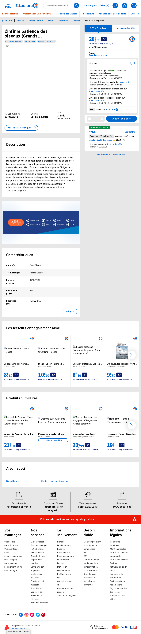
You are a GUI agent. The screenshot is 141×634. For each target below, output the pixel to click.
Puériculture (88, 14)
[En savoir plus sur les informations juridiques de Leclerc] (117, 109)
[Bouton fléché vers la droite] (138, 14)
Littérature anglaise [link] (13, 41)
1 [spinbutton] (95, 119)
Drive (102, 5)
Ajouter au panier (121, 119)
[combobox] (61, 5)
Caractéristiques (19, 255)
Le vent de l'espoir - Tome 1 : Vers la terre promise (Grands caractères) (18, 434)
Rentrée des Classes (67, 14)
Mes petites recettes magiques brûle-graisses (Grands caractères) (85, 434)
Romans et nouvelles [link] (46, 41)
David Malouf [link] (30, 41)
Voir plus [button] (70, 311)
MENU (8, 7)
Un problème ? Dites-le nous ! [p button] (111, 155)
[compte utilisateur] (124, 5)
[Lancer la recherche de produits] (76, 5)
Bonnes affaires (10, 14)
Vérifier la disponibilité (53, 440)
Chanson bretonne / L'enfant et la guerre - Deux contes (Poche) (87, 364)
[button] (21, 128)
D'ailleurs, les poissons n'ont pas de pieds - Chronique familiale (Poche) (121, 364)
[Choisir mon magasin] (115, 5)
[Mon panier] (134, 5)
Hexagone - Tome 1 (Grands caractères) (120, 434)
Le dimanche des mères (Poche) (15, 364)
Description (15, 144)
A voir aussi (15, 468)
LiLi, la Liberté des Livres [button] (100, 140)
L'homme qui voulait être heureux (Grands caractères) (52, 434)
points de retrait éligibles (100, 73)
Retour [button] (8, 20)
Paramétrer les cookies (18, 631)
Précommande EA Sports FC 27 (37, 14)
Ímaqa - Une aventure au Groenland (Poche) (50, 364)
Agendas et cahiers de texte (112, 14)
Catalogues (90, 5)
